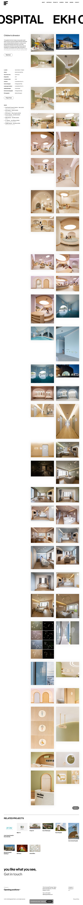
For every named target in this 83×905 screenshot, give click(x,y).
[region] (41, 901)
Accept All (49, 901)
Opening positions (12, 890)
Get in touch (13, 874)
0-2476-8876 (47, 893)
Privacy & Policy (76, 899)
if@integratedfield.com (48, 894)
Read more (43, 901)
